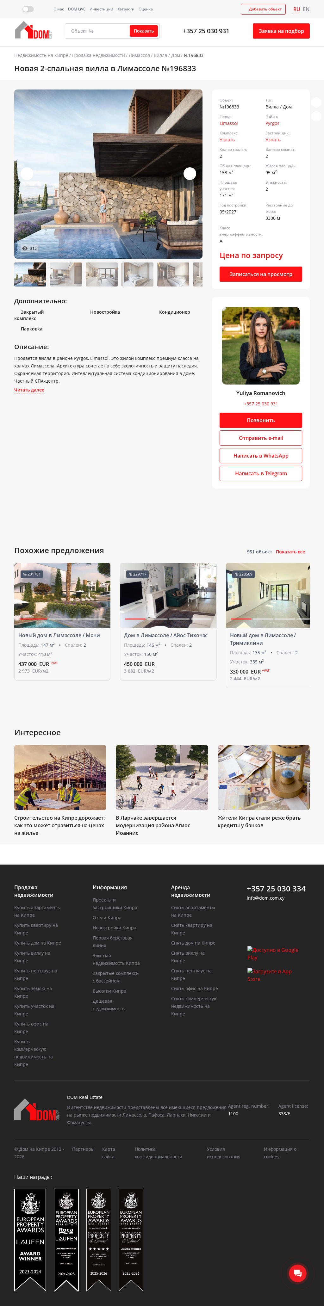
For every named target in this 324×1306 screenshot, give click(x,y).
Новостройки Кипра (114, 928)
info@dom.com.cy (265, 898)
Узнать (227, 140)
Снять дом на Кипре (193, 943)
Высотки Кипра (109, 991)
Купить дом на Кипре (37, 943)
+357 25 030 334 (276, 889)
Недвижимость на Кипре (41, 55)
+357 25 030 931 (206, 31)
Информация (110, 887)
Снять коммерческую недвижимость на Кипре (194, 1006)
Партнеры (83, 1149)
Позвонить (261, 420)
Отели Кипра (107, 918)
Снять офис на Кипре (194, 988)
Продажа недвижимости (98, 55)
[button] (190, 173)
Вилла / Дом (167, 55)
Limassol (229, 123)
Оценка (146, 9)
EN (306, 9)
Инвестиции (101, 9)
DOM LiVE (76, 9)
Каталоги (125, 9)
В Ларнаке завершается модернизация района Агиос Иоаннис (153, 825)
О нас (58, 9)
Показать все (290, 552)
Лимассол (139, 55)
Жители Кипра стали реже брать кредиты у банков (259, 821)
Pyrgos (272, 123)
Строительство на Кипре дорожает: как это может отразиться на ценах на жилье (59, 825)
